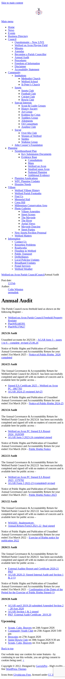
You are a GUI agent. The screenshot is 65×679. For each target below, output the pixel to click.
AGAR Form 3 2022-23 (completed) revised (31, 483)
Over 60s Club (29, 132)
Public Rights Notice (40, 449)
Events (11, 33)
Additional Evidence (39, 175)
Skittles (25, 139)
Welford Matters (23, 235)
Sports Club (27, 90)
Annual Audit (22, 57)
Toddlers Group (29, 117)
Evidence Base (29, 157)
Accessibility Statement (27, 69)
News (11, 30)
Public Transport (23, 253)
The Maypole (28, 217)
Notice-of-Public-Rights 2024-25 (46, 403)
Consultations (35, 160)
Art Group (26, 111)
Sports (18, 87)
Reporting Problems (25, 244)
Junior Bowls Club (18, 639)
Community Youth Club (20, 630)
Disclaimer (20, 66)
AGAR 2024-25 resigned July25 (25, 391)
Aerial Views (28, 223)
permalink (13, 292)
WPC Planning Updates (27, 181)
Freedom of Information (27, 63)
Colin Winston (15, 289)
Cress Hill (20, 202)
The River (26, 220)
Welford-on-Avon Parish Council (18, 274)
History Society (29, 108)
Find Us (19, 196)
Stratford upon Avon (39, 169)
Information (14, 238)
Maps (31, 163)
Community (14, 72)
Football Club (28, 93)
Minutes (19, 48)
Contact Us (20, 241)
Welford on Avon (37, 166)
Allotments (27, 120)
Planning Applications (26, 178)
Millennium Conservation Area (31, 205)
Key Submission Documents (36, 154)
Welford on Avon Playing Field (31, 45)
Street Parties (28, 229)
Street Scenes (28, 214)
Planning (12, 148)
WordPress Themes (16, 669)
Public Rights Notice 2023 (43, 494)
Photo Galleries (23, 208)
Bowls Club (27, 99)
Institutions (20, 75)
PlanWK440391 (16, 323)
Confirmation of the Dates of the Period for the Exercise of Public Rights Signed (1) (32, 591)
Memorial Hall (22, 199)
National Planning (37, 172)
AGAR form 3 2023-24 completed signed (30, 437)
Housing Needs (23, 184)
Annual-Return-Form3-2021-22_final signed (31, 525)
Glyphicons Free (22, 674)
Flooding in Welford (25, 250)
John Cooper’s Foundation (29, 145)
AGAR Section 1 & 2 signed (23, 611)
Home (11, 27)
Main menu (7, 21)
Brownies (13, 636)
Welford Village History (27, 190)
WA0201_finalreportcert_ (21, 522)
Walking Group (29, 142)
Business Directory (18, 36)
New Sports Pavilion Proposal (30, 232)
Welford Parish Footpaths (28, 193)
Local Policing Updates (27, 259)
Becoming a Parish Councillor (30, 54)
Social (18, 129)
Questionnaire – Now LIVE (29, 42)
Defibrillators (21, 256)
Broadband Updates (25, 262)
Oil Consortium (29, 123)
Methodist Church (30, 78)
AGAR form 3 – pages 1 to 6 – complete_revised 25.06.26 (31, 341)
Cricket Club (28, 96)
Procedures (20, 60)
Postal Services (22, 265)
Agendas (19, 51)
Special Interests (23, 102)
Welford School (29, 81)
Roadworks (21, 247)
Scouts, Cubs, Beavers (20, 627)
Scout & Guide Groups (33, 105)
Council (12, 39)
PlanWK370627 (16, 326)
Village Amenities (30, 211)
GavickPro (41, 666)
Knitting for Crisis (30, 114)
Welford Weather (23, 268)
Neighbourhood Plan (26, 151)
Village (12, 187)
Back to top (7, 648)
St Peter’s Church (30, 84)
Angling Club (28, 126)
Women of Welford (31, 135)
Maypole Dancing (30, 226)
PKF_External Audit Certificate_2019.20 (29, 614)
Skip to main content (12, 2)
